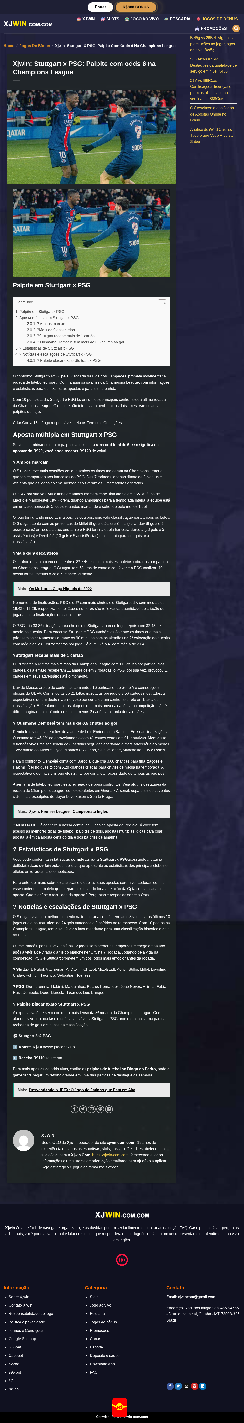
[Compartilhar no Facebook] (74, 1109)
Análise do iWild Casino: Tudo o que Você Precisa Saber (211, 135)
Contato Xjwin (20, 1305)
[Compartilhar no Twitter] (83, 1109)
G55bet (15, 1347)
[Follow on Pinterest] (194, 1386)
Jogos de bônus (220, 19)
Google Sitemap (22, 1339)
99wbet (15, 1372)
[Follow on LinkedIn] (202, 1386)
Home (9, 46)
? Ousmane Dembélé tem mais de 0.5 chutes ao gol (80, 342)
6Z (11, 1381)
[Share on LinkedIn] (109, 1109)
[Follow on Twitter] (178, 1386)
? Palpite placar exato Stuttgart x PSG (69, 360)
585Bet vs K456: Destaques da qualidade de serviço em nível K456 (213, 65)
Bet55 (14, 1389)
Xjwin (88, 19)
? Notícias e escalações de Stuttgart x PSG (55, 354)
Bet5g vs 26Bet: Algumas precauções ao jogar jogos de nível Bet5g (212, 44)
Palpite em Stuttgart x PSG (41, 312)
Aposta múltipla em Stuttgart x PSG (49, 318)
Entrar (100, 7)
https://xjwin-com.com (110, 1155)
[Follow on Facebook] (170, 1386)
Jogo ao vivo (145, 19)
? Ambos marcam (51, 324)
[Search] (236, 29)
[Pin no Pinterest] (100, 1109)
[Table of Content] (162, 303)
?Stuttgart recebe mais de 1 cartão (66, 336)
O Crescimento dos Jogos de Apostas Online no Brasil (212, 114)
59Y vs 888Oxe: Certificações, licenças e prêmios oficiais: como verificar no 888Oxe (210, 90)
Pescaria (180, 19)
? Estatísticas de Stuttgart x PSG (46, 348)
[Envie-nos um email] (186, 1386)
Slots (113, 19)
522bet (14, 1364)
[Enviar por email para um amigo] (92, 1109)
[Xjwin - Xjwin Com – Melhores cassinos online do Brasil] (28, 24)
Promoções (214, 28)
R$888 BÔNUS (136, 7)
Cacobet (16, 1355)
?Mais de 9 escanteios (56, 330)
